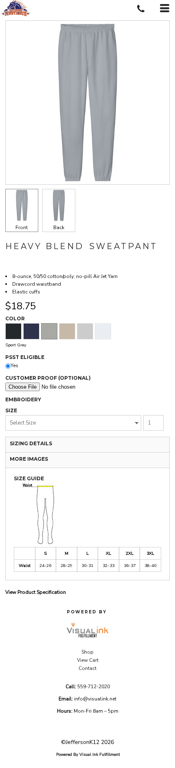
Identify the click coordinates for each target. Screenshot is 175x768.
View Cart (87, 660)
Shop (87, 652)
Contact (87, 668)
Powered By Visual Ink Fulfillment (88, 754)
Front (21, 227)
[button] (87, 630)
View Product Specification (35, 592)
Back (58, 227)
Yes (14, 365)
